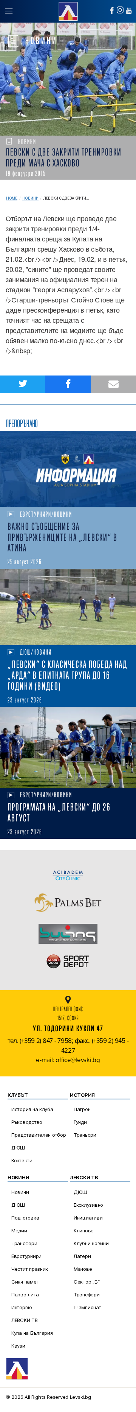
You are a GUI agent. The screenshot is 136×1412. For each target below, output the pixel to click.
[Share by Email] (113, 384)
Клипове (84, 1230)
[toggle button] (8, 11)
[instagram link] (120, 10)
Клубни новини (91, 1243)
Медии (19, 1230)
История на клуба (32, 1109)
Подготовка (25, 1218)
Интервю (21, 1307)
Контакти (21, 1160)
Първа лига (25, 1294)
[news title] (68, 469)
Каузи (18, 1346)
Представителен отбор (38, 1135)
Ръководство (26, 1122)
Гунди (80, 1122)
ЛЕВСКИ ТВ (24, 1320)
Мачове (83, 1269)
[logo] (68, 10)
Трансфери (24, 1243)
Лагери (82, 1256)
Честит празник (29, 1269)
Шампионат (87, 1307)
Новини (30, 198)
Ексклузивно (88, 1205)
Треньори (85, 1135)
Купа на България (32, 1333)
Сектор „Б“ (86, 1282)
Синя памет (25, 1282)
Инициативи (88, 1218)
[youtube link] (128, 10)
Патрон (82, 1109)
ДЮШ (18, 1148)
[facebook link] (111, 10)
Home (11, 198)
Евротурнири (26, 1256)
